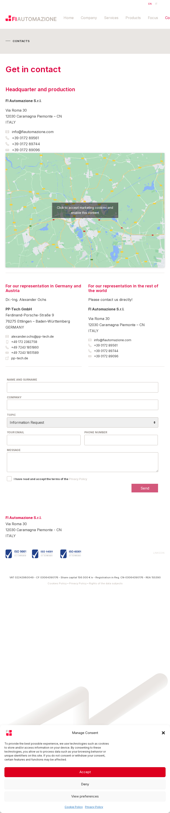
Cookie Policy (74, 807)
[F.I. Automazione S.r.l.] (31, 18)
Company (89, 17)
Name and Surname (22, 379)
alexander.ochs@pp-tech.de (32, 336)
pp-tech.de (19, 358)
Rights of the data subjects (106, 583)
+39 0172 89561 (25, 138)
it (156, 3)
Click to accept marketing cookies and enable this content (85, 210)
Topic (11, 414)
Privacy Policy (94, 807)
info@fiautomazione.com (32, 132)
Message (14, 450)
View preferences (85, 796)
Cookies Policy (57, 583)
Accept (85, 772)
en (150, 3)
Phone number (95, 432)
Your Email (15, 432)
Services (111, 17)
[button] (163, 733)
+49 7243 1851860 (24, 347)
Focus (153, 17)
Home (69, 17)
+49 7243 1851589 (24, 352)
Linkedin (158, 552)
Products (133, 17)
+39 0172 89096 (25, 150)
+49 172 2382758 (23, 342)
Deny (85, 784)
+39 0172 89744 (25, 144)
